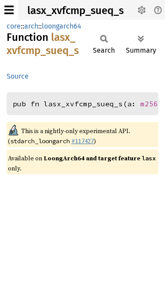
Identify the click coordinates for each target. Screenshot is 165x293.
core (14, 26)
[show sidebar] (9, 10)
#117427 (82, 141)
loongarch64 (61, 26)
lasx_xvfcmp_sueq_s (75, 10)
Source (18, 76)
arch (31, 26)
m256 (149, 103)
